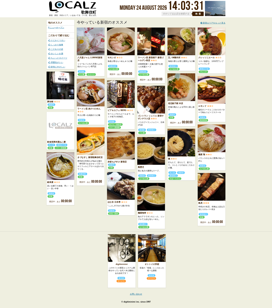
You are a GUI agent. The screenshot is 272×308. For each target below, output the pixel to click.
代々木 (51, 145)
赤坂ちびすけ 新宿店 (117, 162)
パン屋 (81, 74)
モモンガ (112, 57)
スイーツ (91, 74)
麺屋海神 (142, 213)
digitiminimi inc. (132, 302)
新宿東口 (142, 224)
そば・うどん (175, 179)
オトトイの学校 (152, 264)
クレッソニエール (206, 57)
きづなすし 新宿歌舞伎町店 (90, 157)
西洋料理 (203, 120)
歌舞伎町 (112, 66)
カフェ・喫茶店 (115, 124)
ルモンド (202, 106)
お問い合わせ (136, 294)
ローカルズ (72, 8)
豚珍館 (50, 101)
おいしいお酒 (56, 53)
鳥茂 (200, 203)
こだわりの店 (56, 49)
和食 (50, 108)
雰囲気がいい (56, 62)
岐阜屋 (50, 182)
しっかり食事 (56, 45)
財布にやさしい (57, 67)
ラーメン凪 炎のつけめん (89, 108)
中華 (171, 118)
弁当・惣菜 (113, 214)
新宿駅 (81, 71)
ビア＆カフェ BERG (117, 110)
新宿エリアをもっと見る (213, 23)
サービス (121, 281)
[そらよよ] (215, 15)
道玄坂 (121, 278)
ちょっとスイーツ (58, 58)
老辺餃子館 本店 (175, 103)
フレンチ (203, 72)
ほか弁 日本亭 (114, 202)
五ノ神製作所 (174, 57)
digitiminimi (122, 264)
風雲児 (141, 167)
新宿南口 (173, 66)
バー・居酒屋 (114, 127)
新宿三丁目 (204, 69)
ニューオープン (56, 27)
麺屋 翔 (201, 154)
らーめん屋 (113, 69)
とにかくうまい (57, 40)
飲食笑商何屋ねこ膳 (56, 142)
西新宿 (51, 105)
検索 (198, 14)
